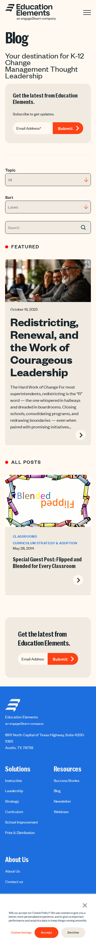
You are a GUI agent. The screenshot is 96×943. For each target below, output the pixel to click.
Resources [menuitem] (68, 769)
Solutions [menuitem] (17, 769)
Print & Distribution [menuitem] (20, 832)
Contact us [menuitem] (14, 881)
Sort (9, 197)
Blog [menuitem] (57, 790)
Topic (10, 170)
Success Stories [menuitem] (67, 780)
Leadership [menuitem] (14, 790)
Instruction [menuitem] (13, 780)
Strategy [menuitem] (12, 801)
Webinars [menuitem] (61, 811)
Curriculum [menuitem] (14, 811)
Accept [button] (46, 932)
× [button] (85, 905)
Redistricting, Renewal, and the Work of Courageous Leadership (44, 347)
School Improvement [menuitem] (21, 822)
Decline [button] (73, 932)
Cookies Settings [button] (21, 932)
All (10, 179)
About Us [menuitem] (17, 859)
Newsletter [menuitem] (62, 801)
